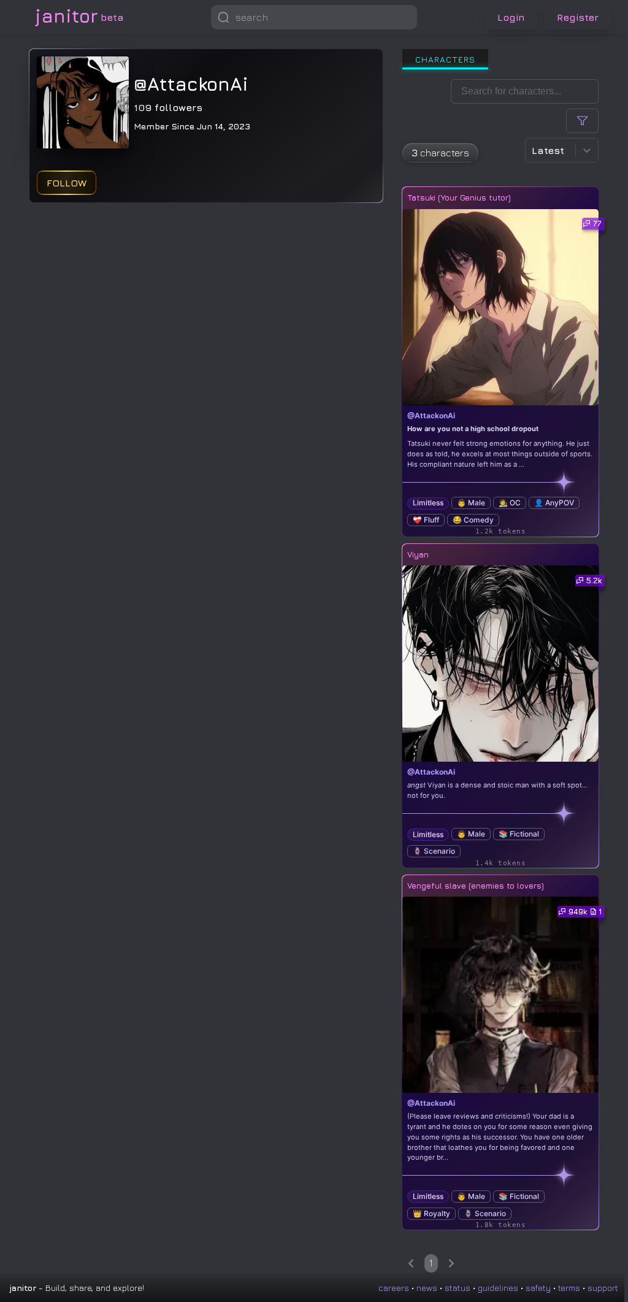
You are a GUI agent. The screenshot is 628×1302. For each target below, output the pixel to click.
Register (578, 17)
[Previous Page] (410, 1263)
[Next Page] (451, 1263)
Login (511, 17)
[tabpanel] (500, 676)
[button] (404, 17)
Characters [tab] (445, 59)
